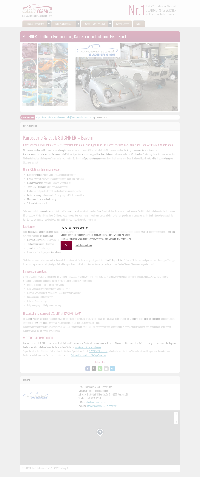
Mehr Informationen (84, 245)
